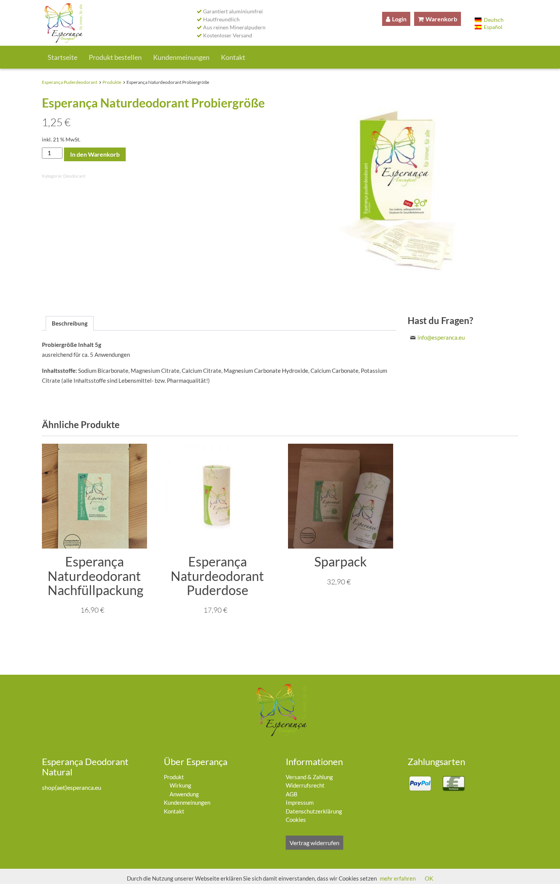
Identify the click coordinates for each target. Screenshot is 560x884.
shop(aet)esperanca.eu (71, 787)
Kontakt (233, 57)
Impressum (300, 802)
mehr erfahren (398, 878)
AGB (292, 794)
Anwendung (184, 794)
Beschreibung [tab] (70, 323)
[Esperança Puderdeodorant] (62, 23)
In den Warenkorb (95, 154)
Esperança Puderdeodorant (69, 82)
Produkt (174, 776)
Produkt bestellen (115, 57)
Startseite (62, 57)
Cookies (296, 819)
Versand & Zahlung (309, 776)
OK (429, 878)
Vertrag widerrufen (314, 842)
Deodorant (74, 176)
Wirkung (180, 785)
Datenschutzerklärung (314, 811)
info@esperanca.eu (441, 337)
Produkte (111, 82)
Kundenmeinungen (181, 57)
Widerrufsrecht (305, 785)
